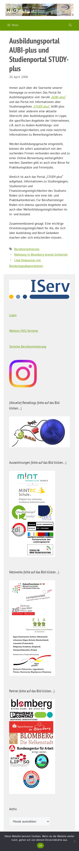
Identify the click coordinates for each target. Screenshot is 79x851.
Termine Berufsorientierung (27, 346)
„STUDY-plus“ (41, 106)
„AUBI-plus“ (58, 97)
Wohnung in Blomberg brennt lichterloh (41, 255)
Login (13, 315)
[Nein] (74, 841)
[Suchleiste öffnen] (70, 25)
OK (40, 845)
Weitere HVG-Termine (23, 331)
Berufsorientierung (26, 249)
